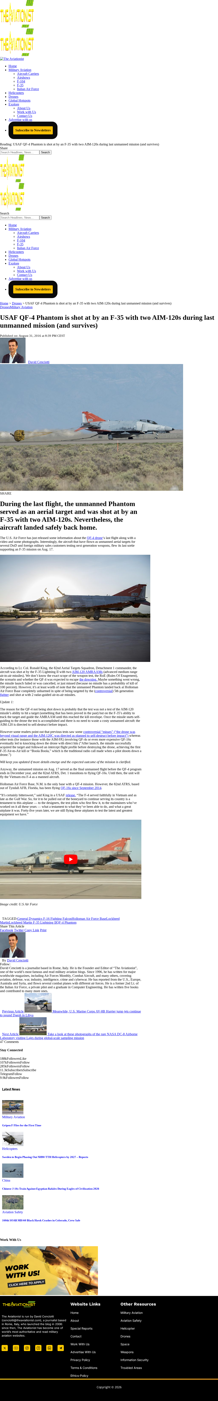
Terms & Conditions (83, 1368)
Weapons (126, 1352)
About (74, 1320)
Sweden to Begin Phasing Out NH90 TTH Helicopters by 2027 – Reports (45, 1157)
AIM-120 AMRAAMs (87, 672)
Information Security (134, 1360)
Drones (5, 307)
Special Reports (81, 1328)
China (6, 1180)
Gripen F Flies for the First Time (21, 1125)
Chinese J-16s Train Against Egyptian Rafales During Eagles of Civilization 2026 (50, 1188)
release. (71, 795)
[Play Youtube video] (70, 859)
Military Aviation (21, 307)
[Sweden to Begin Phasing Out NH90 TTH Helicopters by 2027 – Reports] (12, 1145)
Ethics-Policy (79, 1375)
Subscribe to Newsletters (33, 130)
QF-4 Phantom (66, 922)
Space (124, 1344)
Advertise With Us (83, 1352)
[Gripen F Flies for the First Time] (12, 1113)
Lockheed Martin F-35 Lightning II (32, 922)
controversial (103, 691)
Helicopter (127, 1328)
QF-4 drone (95, 538)
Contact (76, 1336)
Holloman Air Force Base (89, 918)
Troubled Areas (131, 1368)
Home (74, 1312)
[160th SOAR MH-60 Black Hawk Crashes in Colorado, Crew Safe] (12, 1208)
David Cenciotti (38, 362)
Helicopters (9, 1149)
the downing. (88, 679)
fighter (4, 695)
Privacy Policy (80, 1360)
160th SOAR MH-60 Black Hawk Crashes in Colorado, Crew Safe (41, 1220)
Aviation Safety (12, 1212)
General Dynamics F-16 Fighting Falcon (44, 918)
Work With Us (79, 1344)
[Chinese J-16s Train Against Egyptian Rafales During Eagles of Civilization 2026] (12, 1176)
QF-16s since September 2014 (81, 788)
